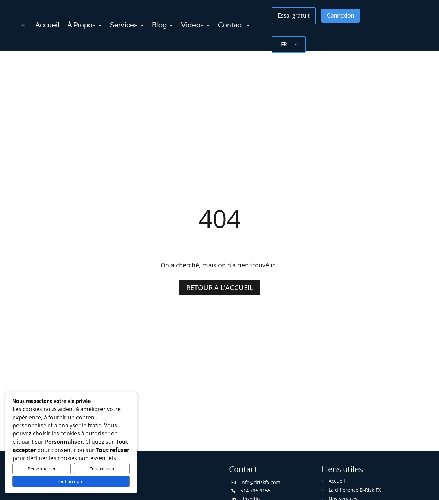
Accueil (47, 25)
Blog (159, 25)
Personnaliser (42, 469)
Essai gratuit (294, 15)
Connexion (340, 15)
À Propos (81, 25)
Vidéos (192, 25)
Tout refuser (102, 469)
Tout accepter (71, 481)
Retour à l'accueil (219, 287)
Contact (231, 25)
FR (284, 44)
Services (124, 25)
